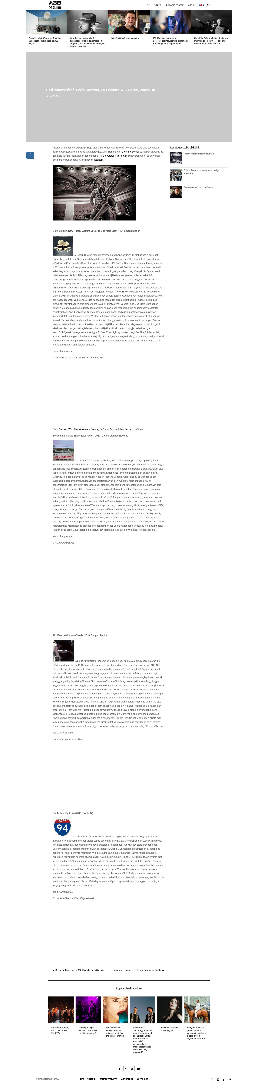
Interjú (157, 5)
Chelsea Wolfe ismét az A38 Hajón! (169, 1029)
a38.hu (191, 5)
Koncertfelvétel (175, 5)
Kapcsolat (142, 1079)
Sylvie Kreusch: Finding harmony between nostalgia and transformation (115, 1031)
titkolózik (98, 160)
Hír (148, 5)
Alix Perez (120, 156)
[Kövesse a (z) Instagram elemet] (125, 1068)
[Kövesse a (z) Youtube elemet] (138, 1068)
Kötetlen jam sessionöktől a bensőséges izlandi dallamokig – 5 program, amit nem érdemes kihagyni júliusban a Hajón (87, 42)
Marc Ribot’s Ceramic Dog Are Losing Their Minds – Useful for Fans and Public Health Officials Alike (211, 41)
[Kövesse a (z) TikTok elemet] (132, 1068)
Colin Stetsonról (130, 152)
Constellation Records (121, 429)
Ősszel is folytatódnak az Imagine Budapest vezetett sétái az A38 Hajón (45, 41)
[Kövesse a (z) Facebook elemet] (119, 1068)
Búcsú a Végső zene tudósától (125, 38)
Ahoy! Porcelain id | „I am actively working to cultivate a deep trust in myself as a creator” (196, 1033)
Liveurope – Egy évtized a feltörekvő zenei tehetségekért (88, 1030)
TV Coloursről (106, 156)
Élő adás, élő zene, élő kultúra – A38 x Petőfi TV (60, 1030)
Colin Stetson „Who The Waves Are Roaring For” (78, 429)
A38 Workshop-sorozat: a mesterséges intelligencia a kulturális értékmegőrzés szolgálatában (170, 41)
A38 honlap (127, 1079)
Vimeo (140, 429)
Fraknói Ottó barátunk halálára (199, 153)
